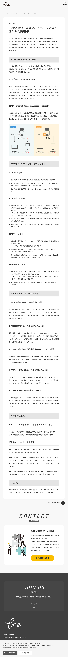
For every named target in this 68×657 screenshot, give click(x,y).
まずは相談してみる (42, 558)
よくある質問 (44, 544)
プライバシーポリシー (38, 645)
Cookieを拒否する (25, 653)
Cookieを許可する (9, 653)
